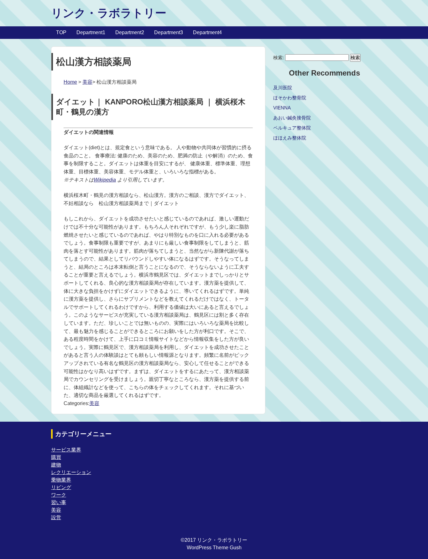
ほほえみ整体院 (289, 137)
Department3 (168, 32)
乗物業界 (61, 480)
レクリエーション (71, 472)
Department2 (129, 32)
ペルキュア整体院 (292, 127)
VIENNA (282, 107)
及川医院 (282, 87)
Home (70, 82)
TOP (61, 32)
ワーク (58, 495)
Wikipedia (105, 179)
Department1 (90, 32)
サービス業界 (66, 449)
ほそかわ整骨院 (289, 97)
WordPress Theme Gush (214, 547)
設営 (56, 517)
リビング (61, 487)
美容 (87, 82)
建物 (56, 464)
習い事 (58, 502)
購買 (56, 457)
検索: (278, 57)
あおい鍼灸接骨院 (292, 117)
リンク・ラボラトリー (108, 13)
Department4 (207, 32)
